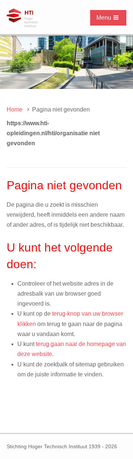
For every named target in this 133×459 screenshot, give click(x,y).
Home (15, 109)
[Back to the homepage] (39, 18)
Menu (103, 17)
